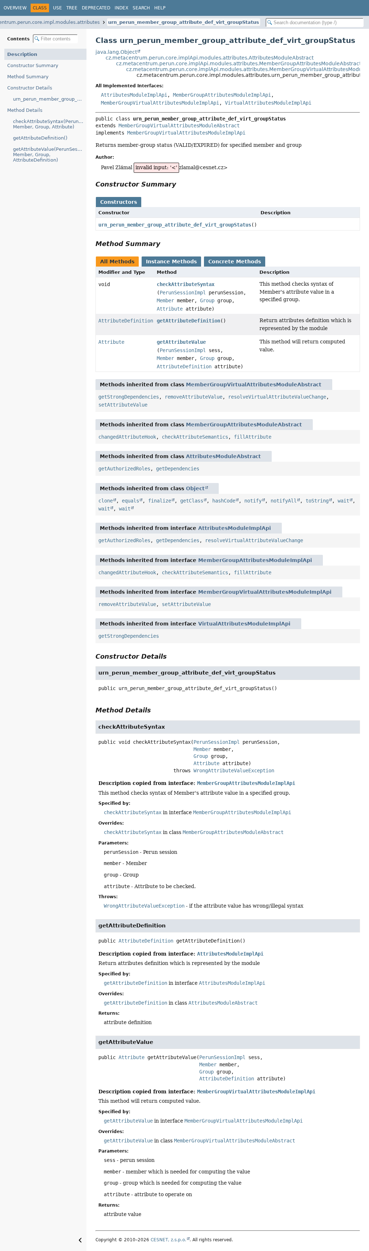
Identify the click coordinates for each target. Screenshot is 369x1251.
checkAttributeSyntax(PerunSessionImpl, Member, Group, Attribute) (49, 124)
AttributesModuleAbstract (223, 456)
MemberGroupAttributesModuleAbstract (244, 424)
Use (57, 7)
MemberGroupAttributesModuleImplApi (222, 95)
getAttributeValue (181, 342)
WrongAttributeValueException (234, 770)
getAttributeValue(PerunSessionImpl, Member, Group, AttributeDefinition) (49, 154)
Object (195, 488)
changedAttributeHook (127, 437)
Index (121, 7)
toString (317, 501)
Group (207, 300)
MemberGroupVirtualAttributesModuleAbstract (179, 125)
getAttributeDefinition (188, 321)
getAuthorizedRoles (124, 468)
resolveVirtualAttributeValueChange (277, 397)
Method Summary (28, 76)
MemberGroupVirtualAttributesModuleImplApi (160, 103)
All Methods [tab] (117, 261)
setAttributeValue (122, 405)
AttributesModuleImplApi (134, 95)
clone (105, 501)
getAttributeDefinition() (40, 138)
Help (159, 7)
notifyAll (284, 501)
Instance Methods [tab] (171, 261)
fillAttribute (252, 437)
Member (165, 300)
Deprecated (96, 7)
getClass (191, 501)
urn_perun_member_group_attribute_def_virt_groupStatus (183, 22)
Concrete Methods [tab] (234, 261)
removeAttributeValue (193, 397)
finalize (159, 501)
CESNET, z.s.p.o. (168, 1239)
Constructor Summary (32, 65)
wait (343, 501)
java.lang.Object (116, 52)
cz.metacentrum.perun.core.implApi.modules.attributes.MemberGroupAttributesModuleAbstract (238, 63)
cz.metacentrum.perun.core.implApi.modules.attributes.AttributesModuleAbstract (210, 58)
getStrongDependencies (128, 397)
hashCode (223, 501)
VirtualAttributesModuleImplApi (268, 103)
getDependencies (177, 468)
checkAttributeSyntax (185, 284)
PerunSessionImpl (183, 292)
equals (130, 501)
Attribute (170, 309)
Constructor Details (29, 88)
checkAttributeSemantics (195, 437)
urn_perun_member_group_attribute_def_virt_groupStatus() (49, 99)
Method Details (25, 110)
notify (253, 501)
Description (22, 54)
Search (141, 7)
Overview (15, 7)
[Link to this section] (181, 184)
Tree (71, 7)
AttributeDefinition (125, 321)
